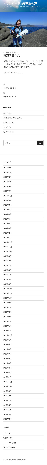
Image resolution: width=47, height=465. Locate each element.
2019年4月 (7, 368)
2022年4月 (7, 224)
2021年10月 (7, 251)
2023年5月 (7, 182)
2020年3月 (7, 317)
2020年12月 (7, 289)
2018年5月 (7, 410)
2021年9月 (7, 256)
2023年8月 (7, 168)
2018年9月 (7, 391)
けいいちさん (8, 122)
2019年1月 (7, 377)
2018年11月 (7, 382)
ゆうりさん (7, 113)
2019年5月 (7, 363)
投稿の (8, 438)
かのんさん (7, 127)
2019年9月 (7, 345)
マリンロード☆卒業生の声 (20, 3)
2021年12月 (7, 242)
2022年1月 (7, 238)
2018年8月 (7, 396)
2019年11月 (7, 335)
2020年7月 (7, 307)
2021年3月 (7, 284)
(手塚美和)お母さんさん (12, 118)
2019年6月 (7, 359)
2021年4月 (7, 279)
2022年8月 (7, 205)
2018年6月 (7, 405)
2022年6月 (7, 214)
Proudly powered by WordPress (14, 459)
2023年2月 (7, 191)
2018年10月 (7, 386)
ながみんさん (8, 132)
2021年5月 (7, 275)
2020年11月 (7, 293)
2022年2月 (7, 233)
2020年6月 (7, 312)
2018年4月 (7, 414)
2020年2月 (7, 321)
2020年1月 (7, 326)
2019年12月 (7, 331)
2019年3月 (7, 373)
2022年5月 (7, 219)
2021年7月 (7, 265)
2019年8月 (7, 349)
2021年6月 (7, 270)
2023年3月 (7, 186)
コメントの (9, 442)
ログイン (6, 433)
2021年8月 (7, 261)
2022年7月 (7, 210)
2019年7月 (7, 354)
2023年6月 (7, 177)
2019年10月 (7, 340)
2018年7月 (7, 400)
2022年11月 (7, 196)
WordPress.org (9, 447)
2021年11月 (7, 247)
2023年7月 (7, 172)
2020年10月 (7, 298)
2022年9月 (7, 200)
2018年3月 (7, 419)
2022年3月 (7, 228)
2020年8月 (7, 303)
